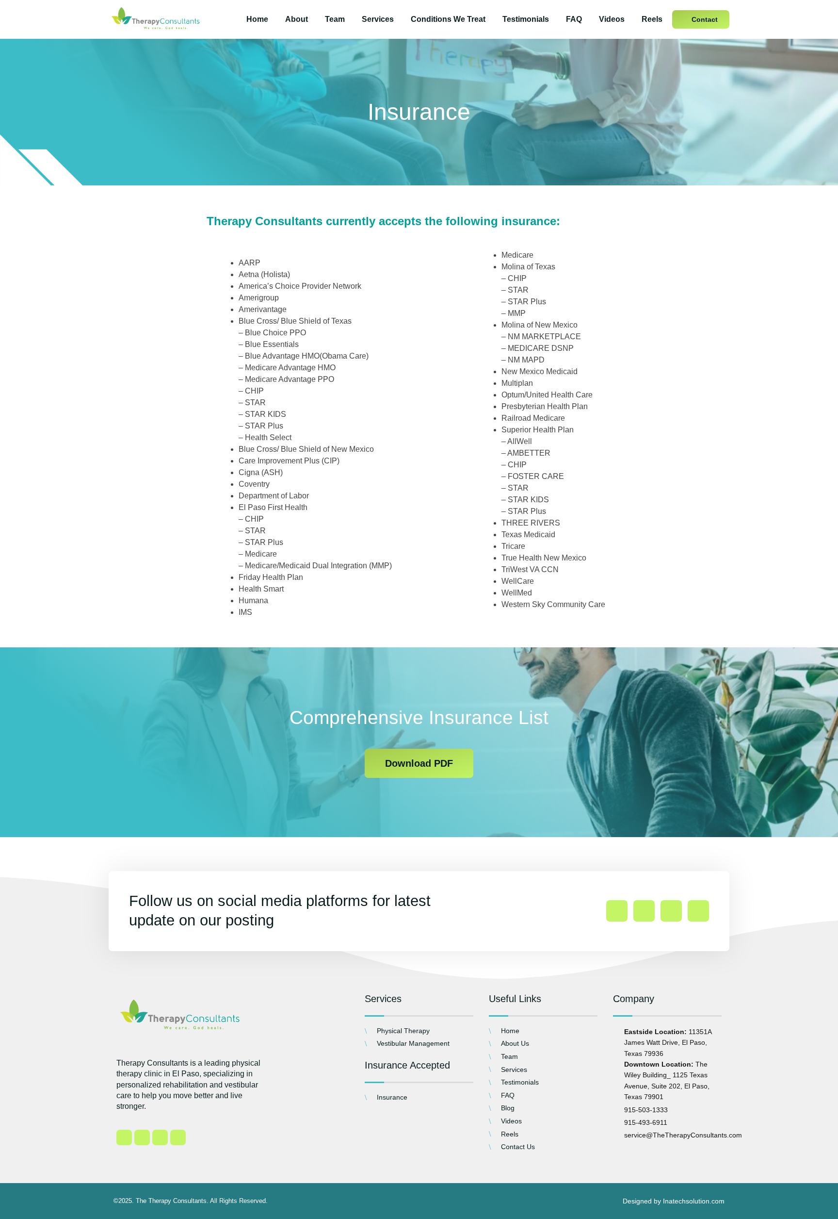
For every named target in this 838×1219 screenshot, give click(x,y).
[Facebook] (617, 911)
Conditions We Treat (448, 19)
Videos (612, 19)
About (296, 19)
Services (378, 19)
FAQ (574, 19)
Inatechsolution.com (694, 1201)
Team (335, 19)
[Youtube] (698, 911)
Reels (652, 19)
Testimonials (525, 19)
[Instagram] (644, 911)
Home (257, 19)
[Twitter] (671, 911)
